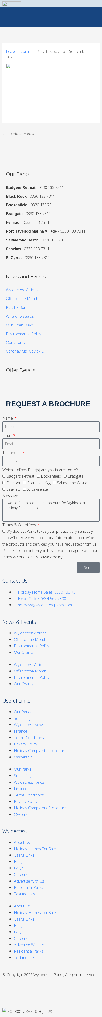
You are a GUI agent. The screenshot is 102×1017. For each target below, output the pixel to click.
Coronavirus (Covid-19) (25, 351)
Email (7, 435)
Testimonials (24, 894)
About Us (22, 842)
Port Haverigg (39, 482)
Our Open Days (19, 325)
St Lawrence (37, 489)
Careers (21, 874)
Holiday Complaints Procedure (40, 750)
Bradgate (75, 476)
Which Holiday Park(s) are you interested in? (40, 469)
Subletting (22, 718)
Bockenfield (51, 476)
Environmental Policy (23, 333)
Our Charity (15, 342)
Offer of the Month (22, 298)
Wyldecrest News (29, 724)
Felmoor (13, 482)
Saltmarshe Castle (72, 482)
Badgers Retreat (20, 476)
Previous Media (18, 133)
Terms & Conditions (19, 525)
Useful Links (24, 855)
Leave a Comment (21, 51)
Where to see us (20, 316)
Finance (20, 731)
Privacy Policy (25, 744)
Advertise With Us (29, 881)
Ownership (23, 757)
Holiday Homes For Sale (35, 848)
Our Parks (22, 712)
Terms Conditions (29, 737)
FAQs (18, 868)
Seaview (13, 489)
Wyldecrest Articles (22, 290)
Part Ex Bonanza (20, 307)
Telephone (12, 452)
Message (10, 495)
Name (8, 418)
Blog (18, 861)
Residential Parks (28, 887)
